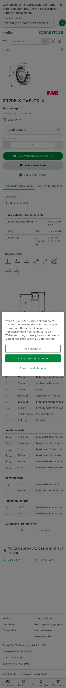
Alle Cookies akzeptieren (33, 358)
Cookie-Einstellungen (33, 367)
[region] (33, 344)
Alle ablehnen (33, 348)
